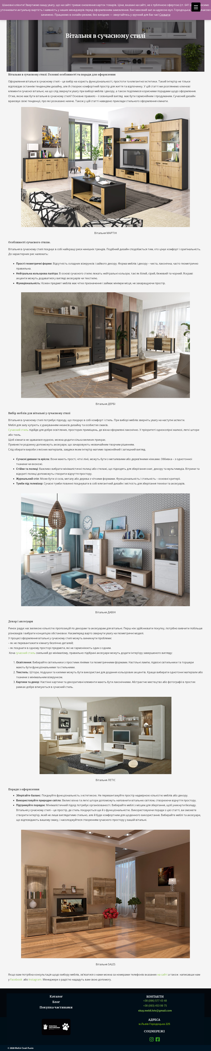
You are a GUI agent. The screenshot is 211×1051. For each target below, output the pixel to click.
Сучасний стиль (18, 430)
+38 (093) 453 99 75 (155, 1005)
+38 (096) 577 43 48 (155, 1000)
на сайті (162, 974)
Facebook (16, 979)
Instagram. (36, 979)
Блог (56, 1002)
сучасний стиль (25, 653)
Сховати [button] (164, 15)
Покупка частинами (56, 1007)
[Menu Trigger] (195, 7)
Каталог (56, 996)
